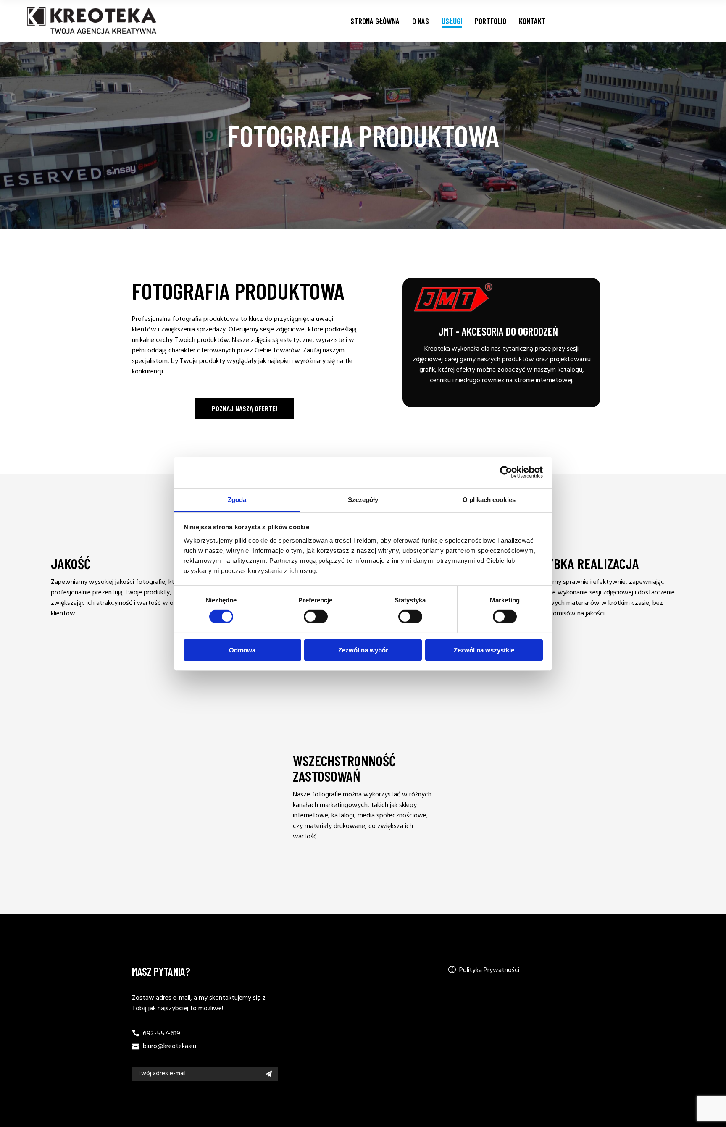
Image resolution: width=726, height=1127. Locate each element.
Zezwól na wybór (363, 650)
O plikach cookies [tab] (489, 499)
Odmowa (242, 650)
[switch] (316, 616)
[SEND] (269, 1074)
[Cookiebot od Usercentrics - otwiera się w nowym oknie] (506, 472)
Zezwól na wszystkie (484, 650)
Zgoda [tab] (237, 499)
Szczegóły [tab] (363, 499)
